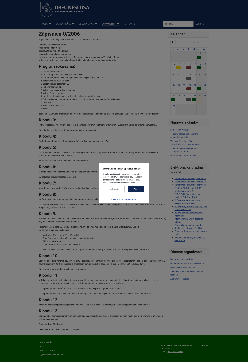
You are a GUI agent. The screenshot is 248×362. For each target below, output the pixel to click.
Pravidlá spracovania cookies (124, 199)
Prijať (135, 189)
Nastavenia (114, 189)
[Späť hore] (243, 357)
